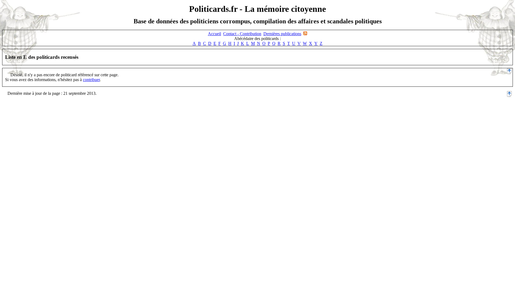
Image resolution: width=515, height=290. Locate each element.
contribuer (91, 79)
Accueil (214, 33)
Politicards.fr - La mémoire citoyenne (257, 9)
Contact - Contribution (242, 33)
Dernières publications (282, 33)
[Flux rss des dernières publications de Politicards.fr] (305, 33)
